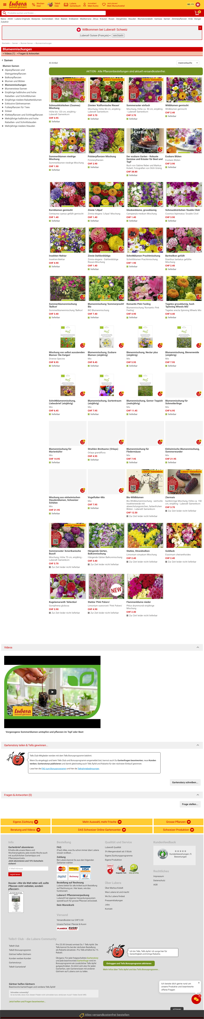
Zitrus (95, 19)
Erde (190, 19)
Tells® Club (14, 946)
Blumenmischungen (44, 43)
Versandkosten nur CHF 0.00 (70, 920)
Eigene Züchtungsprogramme (118, 855)
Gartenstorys (15, 962)
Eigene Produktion (113, 860)
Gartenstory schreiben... (185, 782)
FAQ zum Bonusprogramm (54, 768)
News (3, 19)
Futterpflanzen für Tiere (17, 107)
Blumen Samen (27, 43)
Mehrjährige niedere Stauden (20, 126)
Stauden (132, 19)
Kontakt (108, 909)
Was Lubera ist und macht (117, 892)
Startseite (6, 43)
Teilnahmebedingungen (88, 768)
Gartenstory (92, 958)
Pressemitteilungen (114, 900)
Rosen (111, 19)
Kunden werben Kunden (20, 958)
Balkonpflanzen (13, 77)
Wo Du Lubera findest (115, 896)
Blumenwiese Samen (16, 88)
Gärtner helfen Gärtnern (20, 954)
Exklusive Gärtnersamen (17, 103)
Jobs (107, 904)
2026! (10, 19)
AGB (155, 884)
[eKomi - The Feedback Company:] (163, 854)
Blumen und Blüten (15, 81)
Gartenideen (47, 19)
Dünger (197, 19)
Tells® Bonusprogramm (20, 950)
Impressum (158, 876)
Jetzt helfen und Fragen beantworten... (27, 1001)
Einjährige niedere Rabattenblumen (23, 99)
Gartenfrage (83, 960)
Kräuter (103, 19)
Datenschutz (159, 880)
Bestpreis (36, 19)
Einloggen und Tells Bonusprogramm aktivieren (128, 963)
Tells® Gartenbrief (17, 967)
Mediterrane (85, 19)
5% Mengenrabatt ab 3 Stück (118, 851)
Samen (167, 19)
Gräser (8, 111)
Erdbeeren (73, 19)
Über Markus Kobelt (114, 888)
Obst (57, 19)
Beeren (64, 19)
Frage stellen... (190, 804)
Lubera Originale (22, 19)
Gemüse (158, 19)
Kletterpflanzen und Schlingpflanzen (24, 114)
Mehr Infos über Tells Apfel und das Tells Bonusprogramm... (131, 969)
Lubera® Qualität (113, 847)
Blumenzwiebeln (145, 19)
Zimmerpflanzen (179, 19)
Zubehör (5, 22)
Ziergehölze (121, 19)
